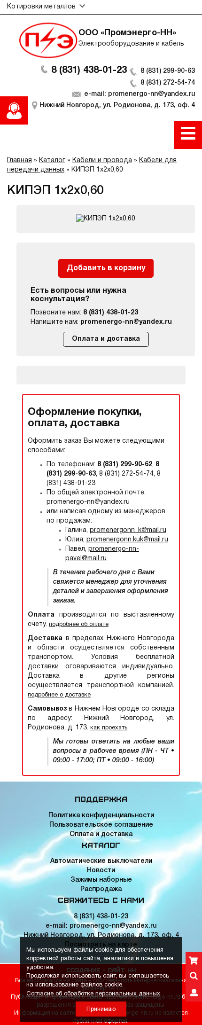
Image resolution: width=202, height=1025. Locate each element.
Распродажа (101, 889)
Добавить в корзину (106, 268)
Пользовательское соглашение (101, 825)
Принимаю (101, 1009)
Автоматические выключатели (101, 861)
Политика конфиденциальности (101, 816)
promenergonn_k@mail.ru (128, 530)
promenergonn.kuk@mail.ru (127, 540)
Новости (101, 871)
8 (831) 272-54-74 (167, 83)
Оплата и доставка (106, 339)
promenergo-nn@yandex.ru (126, 322)
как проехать (108, 727)
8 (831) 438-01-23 (89, 70)
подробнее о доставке (59, 694)
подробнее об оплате (79, 624)
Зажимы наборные (101, 880)
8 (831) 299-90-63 (167, 71)
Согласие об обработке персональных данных (93, 994)
